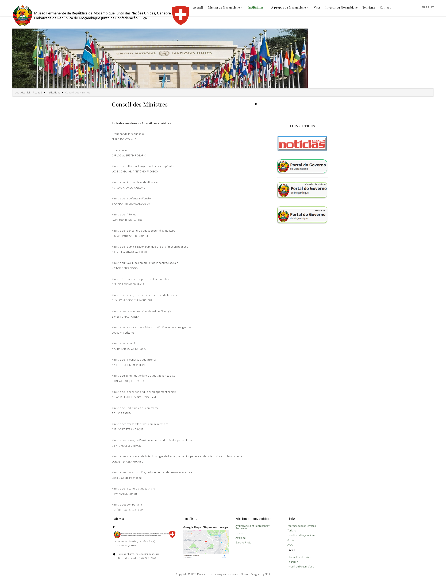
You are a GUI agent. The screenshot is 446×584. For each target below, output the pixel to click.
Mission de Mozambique (224, 7)
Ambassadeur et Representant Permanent (253, 527)
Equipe (240, 533)
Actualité (241, 537)
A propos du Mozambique (288, 7)
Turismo (292, 530)
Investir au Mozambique (341, 7)
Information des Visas (299, 557)
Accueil (198, 7)
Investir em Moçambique (301, 535)
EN (423, 7)
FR (427, 7)
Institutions (255, 7)
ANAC (290, 544)
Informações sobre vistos (301, 525)
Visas (317, 7)
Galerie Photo (243, 542)
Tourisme (369, 7)
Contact (385, 7)
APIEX (290, 540)
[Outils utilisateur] (257, 104)
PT (432, 7)
